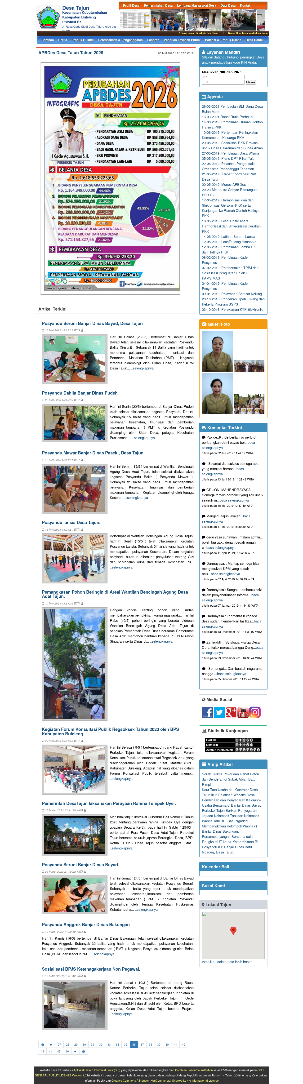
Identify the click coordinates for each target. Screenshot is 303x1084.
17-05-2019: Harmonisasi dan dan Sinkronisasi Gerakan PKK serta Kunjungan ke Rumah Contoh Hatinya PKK (230, 207)
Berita (62, 40)
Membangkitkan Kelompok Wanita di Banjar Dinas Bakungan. (229, 828)
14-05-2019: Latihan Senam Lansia (228, 236)
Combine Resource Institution (194, 1070)
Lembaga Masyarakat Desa (196, 5)
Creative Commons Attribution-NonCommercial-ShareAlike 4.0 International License (165, 1080)
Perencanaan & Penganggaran (120, 40)
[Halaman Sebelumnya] (51, 1044)
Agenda (214, 96)
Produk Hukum (82, 40)
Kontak (245, 5)
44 (50, 1051)
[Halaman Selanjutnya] (75, 1051)
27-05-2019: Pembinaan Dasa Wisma (230, 153)
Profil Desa (131, 5)
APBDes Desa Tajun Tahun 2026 (70, 52)
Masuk (250, 82)
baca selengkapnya (234, 500)
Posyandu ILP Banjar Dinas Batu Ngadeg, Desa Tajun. (227, 849)
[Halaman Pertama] (42, 1044)
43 (42, 1051)
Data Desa (228, 5)
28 (67, 1044)
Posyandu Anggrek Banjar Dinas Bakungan (86, 924)
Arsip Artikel (219, 764)
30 (84, 1044)
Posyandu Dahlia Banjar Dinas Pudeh (80, 393)
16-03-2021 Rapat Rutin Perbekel (227, 116)
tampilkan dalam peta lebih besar (227, 961)
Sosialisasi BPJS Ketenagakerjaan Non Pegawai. (91, 969)
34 (117, 1044)
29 (76, 1044)
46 (67, 1051)
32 (100, 1044)
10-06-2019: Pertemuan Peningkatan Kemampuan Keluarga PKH (230, 135)
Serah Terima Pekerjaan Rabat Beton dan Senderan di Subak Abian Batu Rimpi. (230, 779)
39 (158, 1044)
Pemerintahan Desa (158, 5)
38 (150, 1044)
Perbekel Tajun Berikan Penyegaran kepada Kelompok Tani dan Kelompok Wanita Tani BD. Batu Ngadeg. (230, 815)
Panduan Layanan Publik (182, 40)
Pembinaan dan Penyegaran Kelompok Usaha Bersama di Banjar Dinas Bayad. (232, 802)
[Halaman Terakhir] (84, 1051)
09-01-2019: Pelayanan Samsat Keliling (232, 293)
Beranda (47, 40)
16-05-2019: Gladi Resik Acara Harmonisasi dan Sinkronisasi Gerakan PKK (231, 226)
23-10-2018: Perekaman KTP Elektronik (232, 309)
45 (59, 1051)
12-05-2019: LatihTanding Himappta (229, 241)
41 (175, 1044)
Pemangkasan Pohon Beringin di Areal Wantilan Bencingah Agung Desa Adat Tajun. (115, 594)
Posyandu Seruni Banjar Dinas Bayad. (80, 864)
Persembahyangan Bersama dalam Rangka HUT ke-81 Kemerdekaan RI (230, 839)
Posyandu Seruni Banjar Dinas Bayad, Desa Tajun (92, 323)
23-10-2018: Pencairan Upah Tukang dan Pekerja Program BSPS (233, 301)
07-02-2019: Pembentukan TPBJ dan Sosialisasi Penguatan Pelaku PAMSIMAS (230, 272)
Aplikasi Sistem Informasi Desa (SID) (97, 1070)
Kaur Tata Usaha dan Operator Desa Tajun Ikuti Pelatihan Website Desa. (230, 792)
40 (167, 1044)
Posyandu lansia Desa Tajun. (71, 522)
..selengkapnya (142, 367)
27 (59, 1044)
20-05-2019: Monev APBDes (224, 184)
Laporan (153, 40)
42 (183, 1044)
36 (134, 1044)
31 (92, 1044)
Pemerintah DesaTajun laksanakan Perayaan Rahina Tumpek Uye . (109, 803)
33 (109, 1044)
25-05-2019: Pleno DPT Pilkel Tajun (229, 158)
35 (125, 1044)
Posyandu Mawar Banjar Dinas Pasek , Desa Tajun (92, 452)
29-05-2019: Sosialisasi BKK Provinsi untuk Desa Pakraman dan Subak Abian (232, 145)
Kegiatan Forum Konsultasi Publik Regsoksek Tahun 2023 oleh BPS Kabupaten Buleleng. (110, 731)
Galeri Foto (218, 324)
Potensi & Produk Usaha (223, 40)
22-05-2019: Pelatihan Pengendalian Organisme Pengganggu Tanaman (229, 166)
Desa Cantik (254, 40)
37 (142, 1044)
